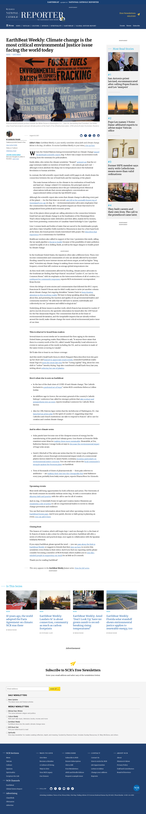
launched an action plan (43, 414)
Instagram (68, 788)
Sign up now (131, 16)
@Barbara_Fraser (11, 151)
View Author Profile (11, 145)
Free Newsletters (71, 769)
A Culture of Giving (47, 765)
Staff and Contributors (125, 769)
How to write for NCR (99, 761)
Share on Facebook (85, 135)
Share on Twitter (89, 135)
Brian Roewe (12, 630)
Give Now (43, 758)
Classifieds (10, 798)
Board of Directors (124, 772)
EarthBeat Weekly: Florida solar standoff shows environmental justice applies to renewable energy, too (119, 622)
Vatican (26, 26)
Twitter (55, 788)
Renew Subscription (73, 761)
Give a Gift (69, 765)
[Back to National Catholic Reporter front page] (35, 16)
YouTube (64, 788)
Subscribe (136, 26)
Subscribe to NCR (71, 758)
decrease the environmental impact (84, 444)
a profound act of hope (52, 387)
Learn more (15, 159)
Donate (122, 26)
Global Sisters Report (86, 26)
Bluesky (51, 788)
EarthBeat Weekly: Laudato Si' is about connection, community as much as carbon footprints (54, 622)
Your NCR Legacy (46, 772)
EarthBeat (69, 26)
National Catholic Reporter (136, 788)
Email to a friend (94, 135)
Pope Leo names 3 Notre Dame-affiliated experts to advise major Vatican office (123, 126)
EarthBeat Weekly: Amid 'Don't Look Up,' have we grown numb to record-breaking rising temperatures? (87, 622)
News (18, 26)
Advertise (9, 805)
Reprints (94, 776)
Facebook (59, 788)
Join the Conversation (13, 155)
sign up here (90, 145)
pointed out (82, 162)
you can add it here (43, 517)
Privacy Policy (122, 765)
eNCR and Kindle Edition (74, 772)
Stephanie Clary (47, 633)
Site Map (73, 795)
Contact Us (95, 758)
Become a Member (47, 761)
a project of (73, 2)
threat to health (55, 242)
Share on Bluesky (81, 135)
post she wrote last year (52, 363)
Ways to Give (44, 769)
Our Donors (44, 776)
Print (98, 135)
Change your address (99, 772)
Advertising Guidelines (46, 795)
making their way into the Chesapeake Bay (65, 473)
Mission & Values (123, 761)
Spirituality (56, 26)
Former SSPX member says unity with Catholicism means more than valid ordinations (123, 170)
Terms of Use (57, 795)
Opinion (45, 26)
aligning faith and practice (40, 496)
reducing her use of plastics (52, 368)
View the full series (82, 568)
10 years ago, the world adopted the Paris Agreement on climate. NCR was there (19, 621)
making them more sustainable (67, 441)
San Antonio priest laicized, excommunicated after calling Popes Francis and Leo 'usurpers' (123, 83)
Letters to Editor (97, 769)
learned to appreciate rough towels (58, 360)
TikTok (72, 788)
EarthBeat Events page (39, 514)
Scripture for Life (12, 776)
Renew (129, 26)
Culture (35, 26)
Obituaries (10, 802)
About (119, 758)
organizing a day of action (40, 504)
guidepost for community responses (45, 279)
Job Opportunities (98, 765)
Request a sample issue (74, 776)
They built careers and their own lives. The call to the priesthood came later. (123, 212)
